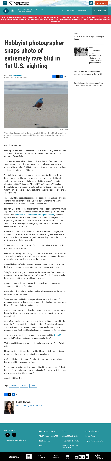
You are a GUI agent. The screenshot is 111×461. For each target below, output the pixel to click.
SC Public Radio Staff (93, 431)
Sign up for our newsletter (94, 441)
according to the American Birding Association (34, 215)
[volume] (12, 10)
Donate (102, 3)
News (24, 386)
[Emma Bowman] (9, 407)
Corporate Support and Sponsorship (70, 446)
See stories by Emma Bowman (30, 405)
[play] (6, 11)
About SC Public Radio (70, 436)
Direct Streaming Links (47, 431)
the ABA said (59, 335)
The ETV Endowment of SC (48, 436)
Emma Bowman (16, 75)
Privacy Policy (90, 436)
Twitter (64, 431)
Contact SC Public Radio (70, 441)
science (14, 386)
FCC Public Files (44, 441)
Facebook (42, 446)
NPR (33, 386)
